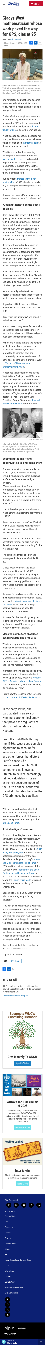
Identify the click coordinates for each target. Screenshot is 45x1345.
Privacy (8, 1238)
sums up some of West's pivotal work (21, 697)
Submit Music (10, 1216)
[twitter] (7, 1309)
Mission (8, 1249)
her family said (30, 142)
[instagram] (7, 1304)
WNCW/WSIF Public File (14, 1287)
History (7, 1233)
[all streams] (41, 1342)
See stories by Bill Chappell (15, 995)
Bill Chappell (15, 39)
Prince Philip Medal (22, 880)
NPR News (15, 961)
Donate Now (10, 1282)
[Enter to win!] (22, 1151)
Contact (8, 1276)
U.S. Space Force (10, 823)
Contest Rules (10, 1244)
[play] (3, 1342)
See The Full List (22, 1127)
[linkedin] (7, 1314)
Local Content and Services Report (18, 1260)
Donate (37, 4)
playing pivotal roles (12, 159)
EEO (6, 1255)
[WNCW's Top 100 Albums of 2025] (22, 1085)
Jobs (7, 1266)
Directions (9, 1227)
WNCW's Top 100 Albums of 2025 (22, 1104)
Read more (22, 1183)
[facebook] (7, 1299)
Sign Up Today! (23, 1063)
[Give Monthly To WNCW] (22, 1031)
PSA (6, 1222)
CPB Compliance (11, 1293)
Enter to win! (22, 1170)
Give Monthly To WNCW (22, 1057)
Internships (9, 1271)
